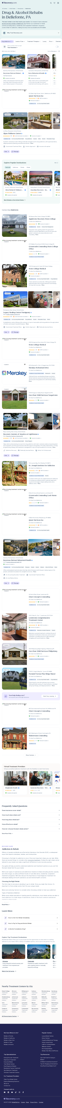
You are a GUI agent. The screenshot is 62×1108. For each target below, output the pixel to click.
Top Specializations (10, 1054)
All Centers (4, 8)
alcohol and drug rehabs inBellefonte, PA (14, 23)
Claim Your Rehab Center (10, 1079)
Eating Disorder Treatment (11, 1057)
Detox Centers (46, 1038)
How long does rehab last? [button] (11, 820)
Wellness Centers (46, 1046)
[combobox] (13, 51)
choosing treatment (34, 860)
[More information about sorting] (59, 51)
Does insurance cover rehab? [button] (11, 810)
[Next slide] (55, 70)
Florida (22, 167)
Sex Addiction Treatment (11, 1070)
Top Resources (45, 1054)
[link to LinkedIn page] (8, 1092)
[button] (58, 3)
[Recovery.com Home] (9, 3)
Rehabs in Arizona (8, 1044)
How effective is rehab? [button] (10, 824)
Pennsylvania (20, 8)
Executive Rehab (8, 1062)
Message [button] (16, 151)
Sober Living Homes (47, 1042)
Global (28, 167)
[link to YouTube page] (12, 1092)
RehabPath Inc (16, 1102)
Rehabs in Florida (8, 1036)
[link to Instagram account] (19, 1092)
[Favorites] (54, 3)
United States (12, 8)
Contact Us (7, 1085)
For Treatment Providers (11, 1076)
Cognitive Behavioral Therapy (50, 1040)
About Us (6, 1083)
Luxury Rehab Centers (48, 1036)
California (15, 167)
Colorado (31, 961)
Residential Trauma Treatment (12, 1068)
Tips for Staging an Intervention (49, 1064)
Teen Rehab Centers (9, 1064)
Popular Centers (47, 1033)
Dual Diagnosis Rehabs (10, 1066)
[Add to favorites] (25, 91)
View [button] (5, 151)
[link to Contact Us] (4, 1092)
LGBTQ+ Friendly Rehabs (48, 1044)
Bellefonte (14, 210)
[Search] (51, 3)
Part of (11, 314)
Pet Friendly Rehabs (47, 1048)
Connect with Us (9, 1089)
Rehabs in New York (9, 1040)
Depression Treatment (10, 1059)
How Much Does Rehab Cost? (48, 1066)
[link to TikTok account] (15, 1092)
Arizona (5, 961)
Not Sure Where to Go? (11, 1033)
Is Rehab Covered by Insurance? (49, 1061)
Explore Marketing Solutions (11, 1081)
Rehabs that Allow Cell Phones (50, 1050)
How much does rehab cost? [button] (11, 815)
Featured (7, 167)
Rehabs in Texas (8, 1042)
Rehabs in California (9, 1038)
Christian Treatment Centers (11, 1072)
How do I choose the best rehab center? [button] (15, 829)
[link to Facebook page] (23, 1092)
